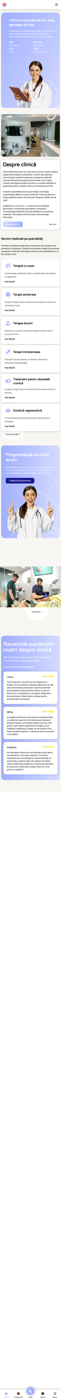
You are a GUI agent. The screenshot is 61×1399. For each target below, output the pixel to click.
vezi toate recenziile (30, 660)
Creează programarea (20, 480)
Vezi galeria (36, 612)
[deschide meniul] (56, 4)
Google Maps (27, 667)
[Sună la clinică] (30, 1391)
